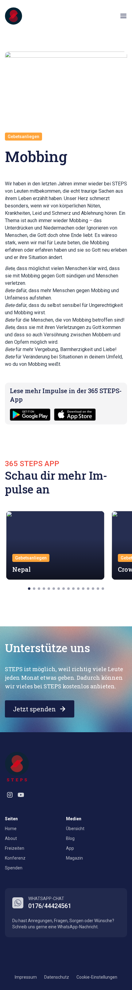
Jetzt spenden (34, 709)
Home (11, 828)
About (11, 838)
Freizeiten (14, 848)
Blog (70, 838)
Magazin (74, 858)
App (70, 848)
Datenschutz (56, 977)
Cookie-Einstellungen (96, 977)
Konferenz (15, 858)
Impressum (26, 977)
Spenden (13, 867)
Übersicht (75, 828)
